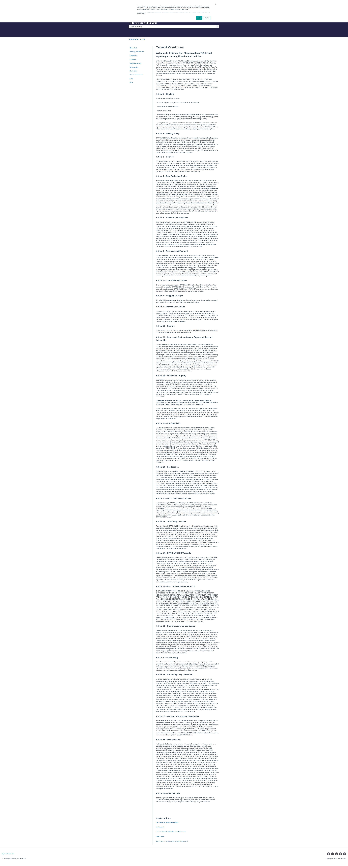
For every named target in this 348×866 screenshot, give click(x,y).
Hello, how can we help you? (143, 23)
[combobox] (172, 26)
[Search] (217, 26)
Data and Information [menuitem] (136, 75)
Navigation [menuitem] (133, 71)
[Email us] (344, 853)
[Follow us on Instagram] (336, 853)
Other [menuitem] (131, 82)
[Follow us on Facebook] (328, 853)
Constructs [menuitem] (133, 59)
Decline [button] (207, 18)
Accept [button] (199, 18)
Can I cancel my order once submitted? (167, 822)
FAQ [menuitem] (131, 78)
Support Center (133, 39)
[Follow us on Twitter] (332, 853)
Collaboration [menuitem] (134, 67)
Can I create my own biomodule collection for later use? (172, 841)
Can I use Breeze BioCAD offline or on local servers (171, 831)
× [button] (216, 3)
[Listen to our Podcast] (340, 853)
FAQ (143, 39)
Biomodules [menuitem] (133, 55)
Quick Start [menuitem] (133, 48)
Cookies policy (160, 827)
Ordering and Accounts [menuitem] (137, 52)
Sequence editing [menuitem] (135, 63)
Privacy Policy (160, 836)
